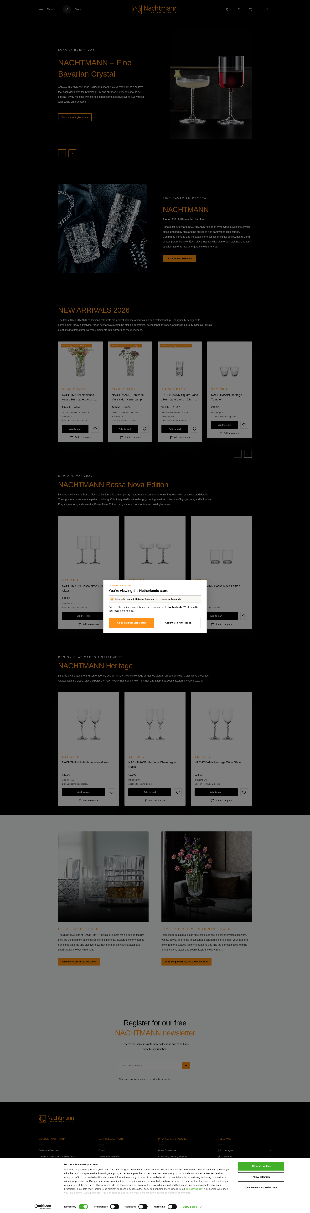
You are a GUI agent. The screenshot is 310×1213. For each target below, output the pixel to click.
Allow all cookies (261, 1166)
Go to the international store (131, 623)
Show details (190, 1206)
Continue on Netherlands (178, 623)
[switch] (114, 1206)
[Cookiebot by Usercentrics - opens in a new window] (43, 1206)
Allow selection (261, 1176)
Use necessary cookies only (261, 1187)
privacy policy (194, 1188)
